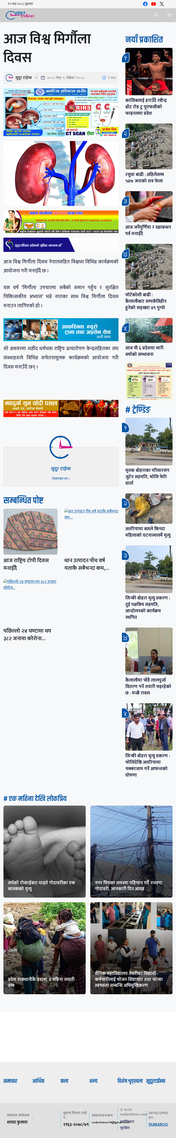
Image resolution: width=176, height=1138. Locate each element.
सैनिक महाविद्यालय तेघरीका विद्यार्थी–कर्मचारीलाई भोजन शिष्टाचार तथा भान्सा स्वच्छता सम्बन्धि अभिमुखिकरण (129, 979)
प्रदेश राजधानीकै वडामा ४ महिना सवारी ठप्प (41, 982)
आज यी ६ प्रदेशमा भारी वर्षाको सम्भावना (144, 351)
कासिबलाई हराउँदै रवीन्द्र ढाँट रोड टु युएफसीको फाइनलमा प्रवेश (146, 107)
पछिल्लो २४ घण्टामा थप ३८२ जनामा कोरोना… (27, 634)
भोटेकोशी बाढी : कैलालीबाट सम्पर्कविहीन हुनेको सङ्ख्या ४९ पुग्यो (145, 301)
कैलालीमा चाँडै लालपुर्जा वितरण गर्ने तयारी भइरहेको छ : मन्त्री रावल (148, 686)
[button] (156, 15)
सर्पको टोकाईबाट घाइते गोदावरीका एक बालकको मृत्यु (41, 886)
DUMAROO (158, 1124)
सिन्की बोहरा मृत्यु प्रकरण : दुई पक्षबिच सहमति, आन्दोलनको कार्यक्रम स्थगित (147, 607)
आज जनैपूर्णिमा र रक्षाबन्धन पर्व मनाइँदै (148, 230)
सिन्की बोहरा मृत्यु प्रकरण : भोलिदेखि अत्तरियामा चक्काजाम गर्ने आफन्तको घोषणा (147, 765)
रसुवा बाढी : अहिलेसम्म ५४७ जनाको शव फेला (144, 178)
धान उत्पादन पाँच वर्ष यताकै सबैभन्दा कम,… (86, 564)
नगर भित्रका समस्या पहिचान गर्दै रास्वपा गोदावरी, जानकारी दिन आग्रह (128, 886)
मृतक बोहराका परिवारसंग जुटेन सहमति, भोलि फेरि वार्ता (147, 477)
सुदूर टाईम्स (23, 77)
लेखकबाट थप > (61, 478)
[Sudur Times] (20, 15)
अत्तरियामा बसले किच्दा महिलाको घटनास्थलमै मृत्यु (147, 532)
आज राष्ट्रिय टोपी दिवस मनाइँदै (26, 564)
